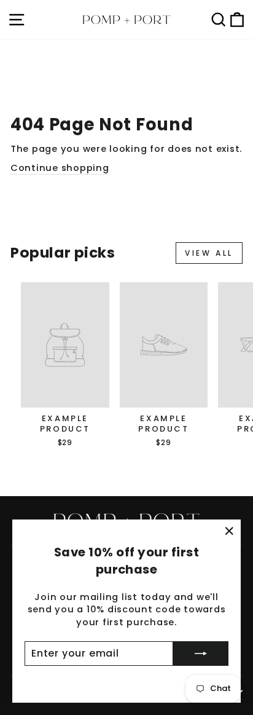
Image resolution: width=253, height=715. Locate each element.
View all (209, 253)
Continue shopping (59, 168)
